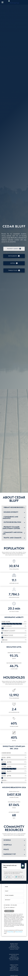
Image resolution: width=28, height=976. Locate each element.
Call (9, 877)
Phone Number (9, 895)
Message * (8, 899)
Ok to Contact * (10, 907)
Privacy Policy (10, 931)
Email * (7, 891)
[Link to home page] (14, 2)
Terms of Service (18, 931)
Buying (8, 905)
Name (6, 886)
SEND (8, 911)
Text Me (19, 877)
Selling (15, 905)
